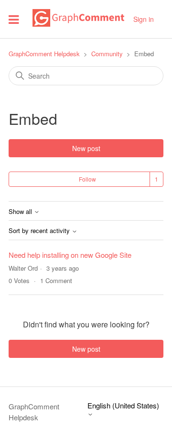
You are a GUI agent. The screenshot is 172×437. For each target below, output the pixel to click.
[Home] (78, 24)
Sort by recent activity (40, 230)
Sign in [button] (143, 19)
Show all (21, 211)
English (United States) (123, 405)
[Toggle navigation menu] (14, 19)
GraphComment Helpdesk (44, 53)
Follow (87, 179)
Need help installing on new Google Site (70, 255)
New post (86, 148)
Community (107, 53)
